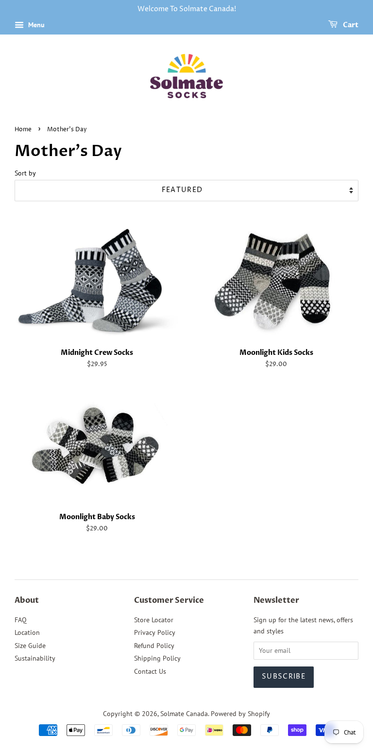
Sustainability (35, 658)
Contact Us (150, 671)
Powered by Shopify (240, 713)
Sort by (25, 172)
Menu (35, 24)
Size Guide (30, 645)
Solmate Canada (184, 713)
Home (23, 129)
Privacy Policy (154, 632)
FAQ (21, 619)
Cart (349, 25)
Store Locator (153, 619)
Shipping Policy (157, 658)
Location (27, 632)
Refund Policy (154, 645)
